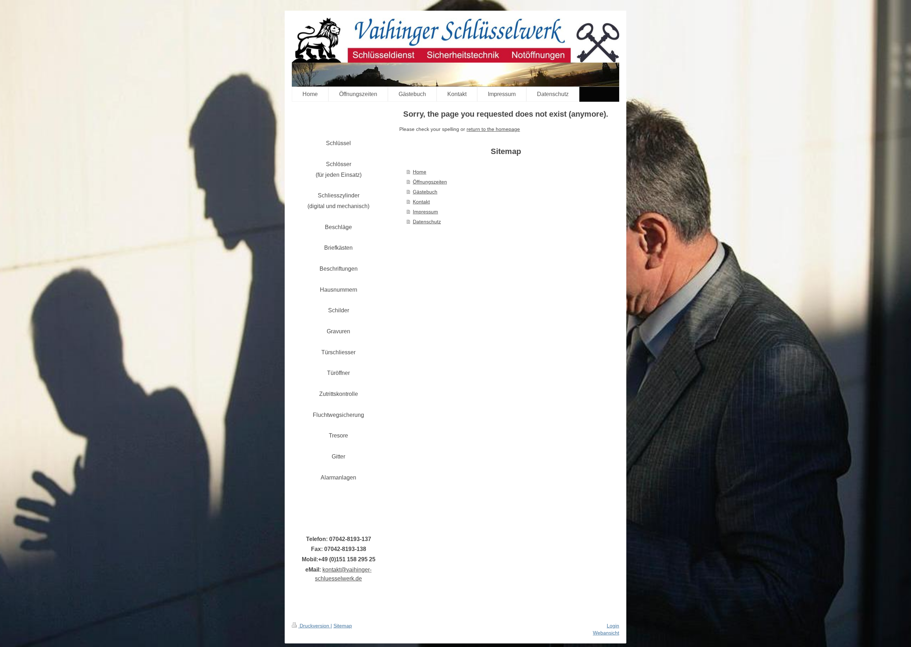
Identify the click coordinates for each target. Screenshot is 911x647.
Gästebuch (425, 192)
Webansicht (606, 633)
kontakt (331, 570)
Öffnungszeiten (430, 182)
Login (613, 626)
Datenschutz (427, 221)
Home (419, 172)
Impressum (425, 211)
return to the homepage (493, 129)
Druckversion (314, 626)
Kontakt (421, 202)
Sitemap (342, 626)
